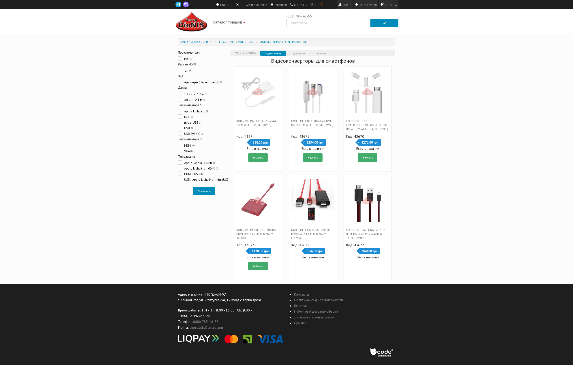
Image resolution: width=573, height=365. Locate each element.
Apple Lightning (195, 111)
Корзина (390, 4)
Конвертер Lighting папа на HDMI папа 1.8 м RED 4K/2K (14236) (310, 234)
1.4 (187, 70)
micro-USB (192, 122)
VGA (188, 151)
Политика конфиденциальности (318, 300)
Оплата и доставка (253, 4)
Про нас (300, 323)
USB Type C (193, 133)
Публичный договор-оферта (316, 311)
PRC (187, 59)
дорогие (321, 53)
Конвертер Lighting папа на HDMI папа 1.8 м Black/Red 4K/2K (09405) (365, 234)
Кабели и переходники (196, 41)
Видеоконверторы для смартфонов (283, 41)
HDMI (189, 145)
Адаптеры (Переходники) (202, 82)
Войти (346, 4)
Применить (204, 191)
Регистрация (368, 4)
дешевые (299, 53)
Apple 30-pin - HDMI (199, 163)
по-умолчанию (273, 53)
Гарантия (280, 4)
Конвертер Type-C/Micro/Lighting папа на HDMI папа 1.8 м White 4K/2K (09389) (367, 125)
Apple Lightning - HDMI (200, 168)
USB (188, 128)
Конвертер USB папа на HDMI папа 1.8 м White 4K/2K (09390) (312, 123)
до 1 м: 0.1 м (194, 99)
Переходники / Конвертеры (235, 41)
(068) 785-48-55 (299, 16)
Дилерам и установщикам (314, 317)
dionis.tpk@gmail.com (206, 327)
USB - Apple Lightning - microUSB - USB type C (205, 179)
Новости (226, 4)
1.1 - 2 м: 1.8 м (195, 94)
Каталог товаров (229, 22)
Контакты (300, 4)
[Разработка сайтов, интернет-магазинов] (382, 352)
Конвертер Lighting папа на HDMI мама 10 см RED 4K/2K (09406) (256, 234)
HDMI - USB (193, 174)
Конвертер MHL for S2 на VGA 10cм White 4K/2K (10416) (256, 123)
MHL (188, 117)
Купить (259, 157)
